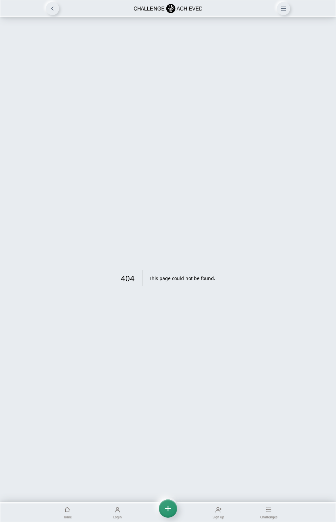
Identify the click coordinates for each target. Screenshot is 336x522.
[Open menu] (283, 8)
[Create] (168, 512)
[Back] (52, 8)
